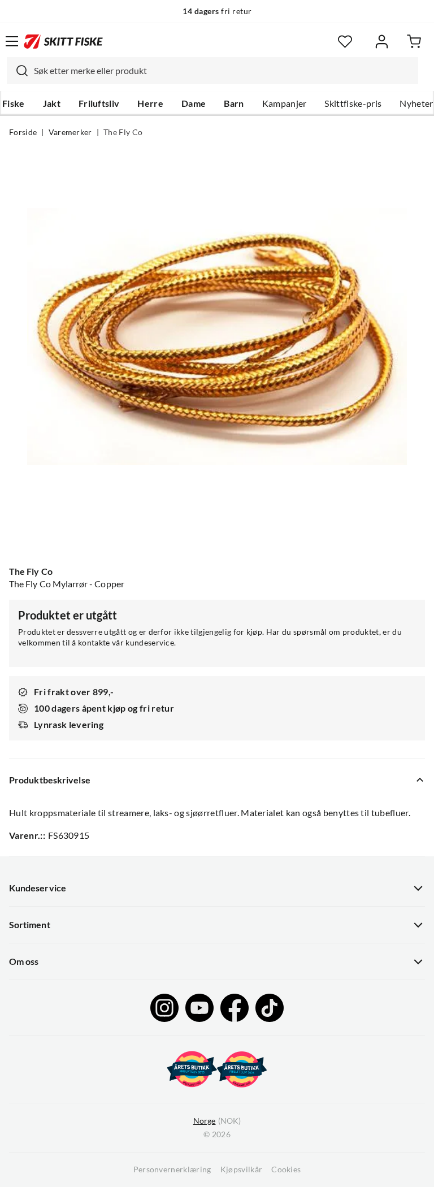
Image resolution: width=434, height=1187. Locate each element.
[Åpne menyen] (12, 41)
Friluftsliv (99, 103)
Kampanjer (284, 103)
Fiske (13, 103)
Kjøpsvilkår (241, 1169)
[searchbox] (223, 70)
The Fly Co (122, 132)
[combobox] (212, 70)
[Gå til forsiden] (63, 41)
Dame (193, 103)
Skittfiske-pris (352, 103)
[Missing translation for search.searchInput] (17, 70)
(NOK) (217, 1120)
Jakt (51, 103)
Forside (23, 132)
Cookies (286, 1169)
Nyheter (416, 103)
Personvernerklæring (172, 1169)
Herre (150, 103)
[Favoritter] (345, 41)
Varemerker (70, 132)
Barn (234, 103)
